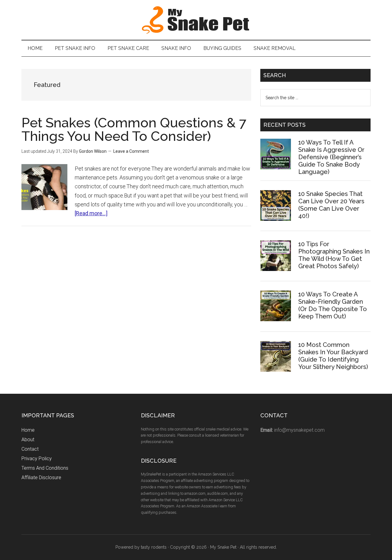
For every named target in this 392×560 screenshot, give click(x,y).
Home (28, 430)
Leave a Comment (131, 151)
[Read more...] (91, 213)
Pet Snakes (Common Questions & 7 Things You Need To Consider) (134, 129)
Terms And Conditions (44, 468)
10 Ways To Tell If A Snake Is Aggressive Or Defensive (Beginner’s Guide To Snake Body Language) (331, 157)
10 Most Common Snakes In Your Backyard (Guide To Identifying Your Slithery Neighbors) (333, 355)
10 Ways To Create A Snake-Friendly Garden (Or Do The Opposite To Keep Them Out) (332, 305)
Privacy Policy (36, 458)
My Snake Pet (196, 20)
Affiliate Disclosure (41, 477)
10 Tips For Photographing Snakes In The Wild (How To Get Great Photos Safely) (334, 255)
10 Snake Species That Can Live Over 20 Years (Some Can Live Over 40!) (331, 205)
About (27, 439)
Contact (30, 449)
